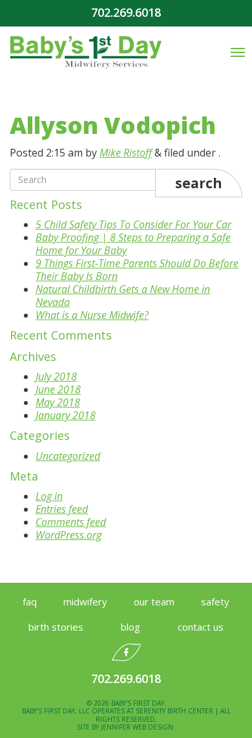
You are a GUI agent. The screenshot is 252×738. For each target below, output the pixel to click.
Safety (215, 601)
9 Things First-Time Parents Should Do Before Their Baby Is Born (137, 269)
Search (198, 183)
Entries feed (62, 509)
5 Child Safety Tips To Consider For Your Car (133, 224)
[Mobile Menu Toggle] (238, 52)
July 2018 (56, 376)
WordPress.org (68, 535)
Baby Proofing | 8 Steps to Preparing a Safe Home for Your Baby (133, 243)
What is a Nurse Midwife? (92, 315)
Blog (130, 626)
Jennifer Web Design (137, 727)
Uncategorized (68, 456)
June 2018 (58, 389)
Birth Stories (55, 626)
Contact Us (201, 626)
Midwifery (85, 601)
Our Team (154, 601)
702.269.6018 (126, 12)
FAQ (30, 601)
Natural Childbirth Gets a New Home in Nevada (123, 295)
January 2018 (66, 415)
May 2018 (58, 402)
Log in (49, 496)
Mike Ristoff (126, 153)
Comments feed (71, 522)
